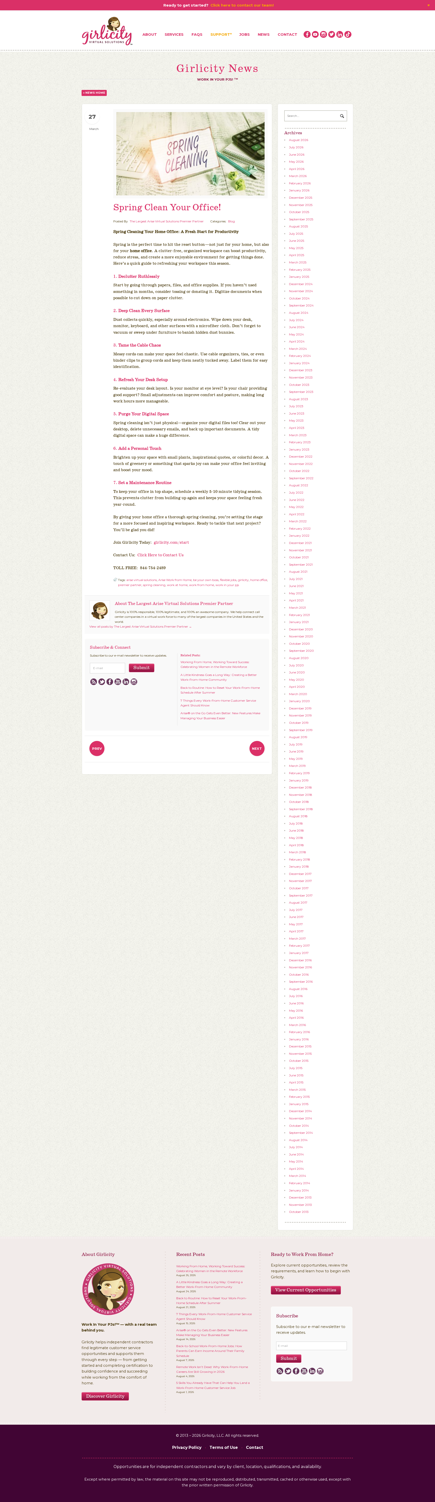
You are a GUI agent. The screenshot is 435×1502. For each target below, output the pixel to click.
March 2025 (297, 262)
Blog (231, 221)
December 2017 (300, 874)
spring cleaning (154, 585)
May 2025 (296, 248)
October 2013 (299, 1212)
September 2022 (301, 478)
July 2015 (295, 1068)
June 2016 (296, 1003)
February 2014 (299, 1183)
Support (220, 34)
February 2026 (300, 183)
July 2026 (296, 147)
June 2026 (296, 154)
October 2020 (299, 643)
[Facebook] (109, 682)
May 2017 (296, 924)
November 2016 (300, 967)
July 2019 (296, 744)
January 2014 (299, 1190)
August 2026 (298, 140)
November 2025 (300, 205)
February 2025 (299, 269)
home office (258, 580)
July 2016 (296, 996)
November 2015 (300, 1053)
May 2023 (296, 420)
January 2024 (299, 363)
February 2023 (300, 442)
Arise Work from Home (175, 580)
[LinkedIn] (125, 682)
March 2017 (297, 938)
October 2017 (299, 888)
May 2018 (296, 838)
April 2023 (296, 428)
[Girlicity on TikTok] (347, 34)
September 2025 (301, 219)
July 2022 (296, 492)
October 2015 (298, 1061)
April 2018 (296, 845)
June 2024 (297, 327)
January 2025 (299, 277)
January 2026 (299, 190)
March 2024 (298, 349)
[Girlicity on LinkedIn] (339, 34)
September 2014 (301, 1133)
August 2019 (298, 737)
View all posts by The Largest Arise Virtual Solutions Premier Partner (140, 626)
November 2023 (301, 377)
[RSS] (93, 682)
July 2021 (296, 579)
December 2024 (301, 284)
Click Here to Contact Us (160, 555)
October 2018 (299, 802)
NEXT (257, 748)
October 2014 (299, 1126)
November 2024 (301, 291)
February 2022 (300, 528)
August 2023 (298, 399)
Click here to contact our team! (242, 5)
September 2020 (301, 651)
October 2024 (299, 298)
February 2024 (300, 356)
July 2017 (296, 910)
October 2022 (299, 471)
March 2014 (297, 1176)
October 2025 (299, 212)
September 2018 (301, 809)
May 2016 (296, 1010)
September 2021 (301, 564)
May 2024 (296, 334)
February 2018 (299, 859)
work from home (201, 585)
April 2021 (296, 600)
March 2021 (297, 607)
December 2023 (300, 370)
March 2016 (297, 1025)
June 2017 (296, 917)
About (149, 34)
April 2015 (296, 1082)
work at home (177, 585)
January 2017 (299, 953)
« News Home (94, 92)
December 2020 (301, 629)
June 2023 (296, 413)
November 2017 (300, 881)
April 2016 (296, 1017)
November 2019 (300, 715)
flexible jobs (228, 580)
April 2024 (297, 341)
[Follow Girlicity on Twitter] (331, 34)
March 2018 (297, 852)
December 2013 (300, 1197)
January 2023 (299, 449)
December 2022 (300, 456)
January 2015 (298, 1104)
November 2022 (301, 464)
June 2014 (296, 1154)
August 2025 (298, 226)
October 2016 (299, 974)
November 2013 (300, 1205)
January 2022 (299, 535)
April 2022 (296, 514)
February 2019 (299, 773)
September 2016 (301, 981)
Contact (287, 34)
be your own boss (206, 580)
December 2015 (300, 1046)
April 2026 (296, 169)
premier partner (129, 585)
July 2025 (296, 233)
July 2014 (296, 1147)
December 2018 (300, 787)
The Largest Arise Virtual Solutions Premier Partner (167, 221)
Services (174, 34)
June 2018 (296, 830)
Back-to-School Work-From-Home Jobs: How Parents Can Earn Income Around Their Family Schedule (210, 1351)
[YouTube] (117, 682)
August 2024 (298, 313)
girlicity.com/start (171, 542)
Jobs (244, 34)
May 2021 (296, 593)
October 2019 (299, 723)
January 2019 (299, 780)
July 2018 (296, 823)
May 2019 (296, 759)
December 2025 (300, 197)
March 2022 (298, 521)
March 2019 (297, 766)
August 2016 (298, 989)
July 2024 (296, 320)
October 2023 (299, 385)
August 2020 (299, 658)
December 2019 (300, 708)
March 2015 (297, 1089)
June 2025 (296, 241)
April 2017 (296, 931)
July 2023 (296, 406)
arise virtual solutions (141, 580)
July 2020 (296, 665)
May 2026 (296, 161)
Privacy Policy (186, 1447)
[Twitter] (101, 682)
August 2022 (298, 485)
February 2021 (299, 615)
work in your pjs (227, 585)
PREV (97, 748)
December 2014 (300, 1111)
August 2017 (298, 902)
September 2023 (301, 392)
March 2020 (298, 694)
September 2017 (301, 895)
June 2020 (297, 672)
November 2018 (300, 795)
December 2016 (300, 960)
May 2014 (296, 1161)
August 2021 (298, 571)
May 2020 (296, 679)
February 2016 (299, 1032)
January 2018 (299, 866)
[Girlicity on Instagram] (323, 34)
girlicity (243, 580)
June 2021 (296, 586)
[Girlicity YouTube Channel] (315, 34)
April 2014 (296, 1169)
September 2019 (301, 730)
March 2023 (298, 435)
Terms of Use (223, 1447)
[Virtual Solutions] (107, 31)
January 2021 (299, 622)
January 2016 (299, 1039)
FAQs (197, 34)
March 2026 (298, 176)
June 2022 (296, 500)
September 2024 (301, 305)
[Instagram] (133, 682)
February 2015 (299, 1097)
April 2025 (296, 255)
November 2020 (301, 636)
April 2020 (297, 687)
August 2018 (298, 816)
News (264, 34)
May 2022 (296, 507)
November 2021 (300, 550)
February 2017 (299, 945)
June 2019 (296, 751)
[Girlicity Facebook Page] (307, 34)
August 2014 (298, 1140)
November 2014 (300, 1118)
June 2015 (296, 1075)
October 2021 (299, 557)
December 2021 (300, 543)
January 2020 (299, 701)
